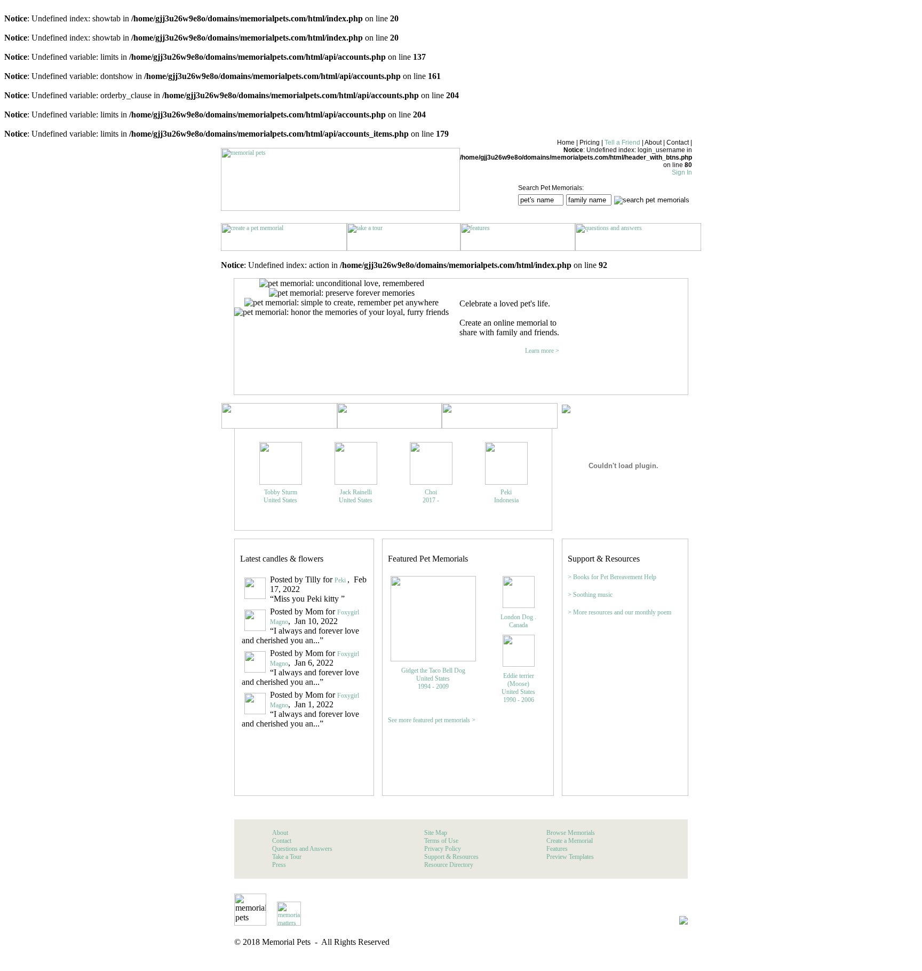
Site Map (435, 832)
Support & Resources (451, 857)
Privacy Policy (442, 848)
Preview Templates (570, 857)
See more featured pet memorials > (431, 720)
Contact (677, 142)
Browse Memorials (570, 832)
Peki (341, 580)
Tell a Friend (622, 142)
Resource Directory (448, 865)
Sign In (682, 172)
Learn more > (542, 350)
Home (566, 142)
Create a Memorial (569, 840)
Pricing (589, 142)
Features (557, 848)
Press (279, 865)
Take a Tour (286, 857)
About (653, 142)
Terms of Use (441, 840)
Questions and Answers (302, 848)
